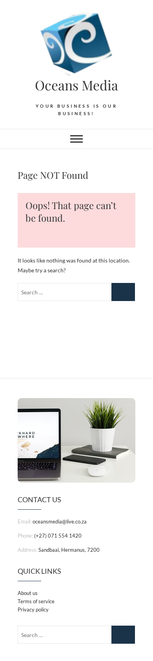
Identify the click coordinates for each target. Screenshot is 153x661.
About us (28, 593)
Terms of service (36, 601)
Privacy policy (33, 609)
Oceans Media (76, 85)
